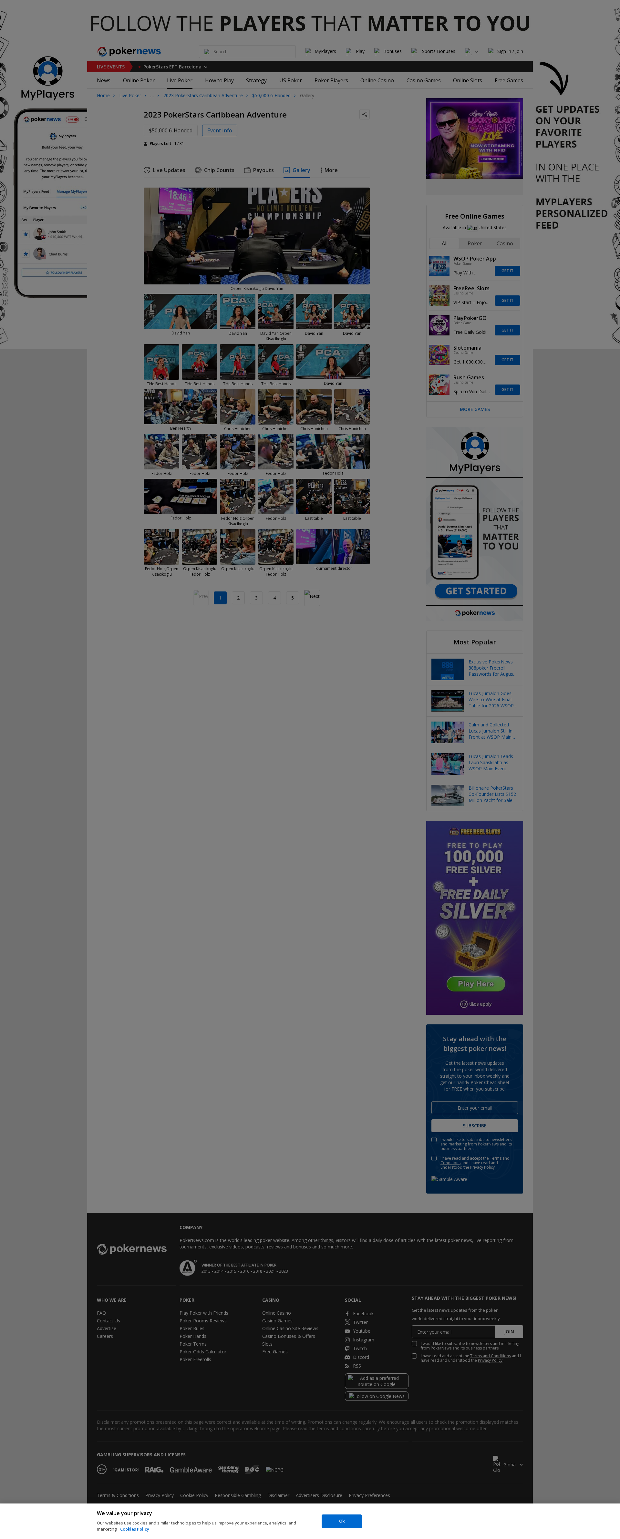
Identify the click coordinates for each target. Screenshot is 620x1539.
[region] (310, 1521)
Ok (342, 1521)
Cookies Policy (134, 1529)
